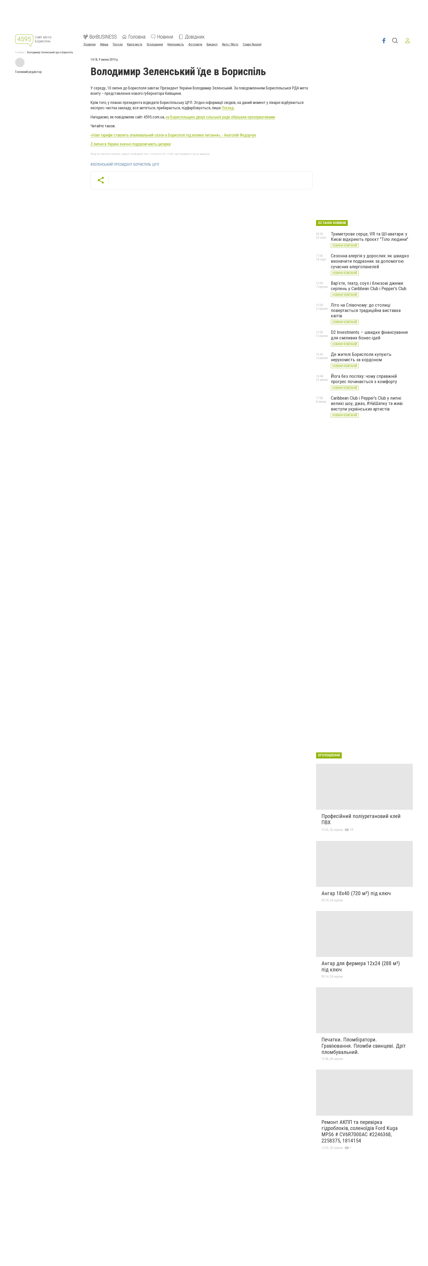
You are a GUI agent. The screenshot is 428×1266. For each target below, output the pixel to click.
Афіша (104, 44)
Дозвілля (89, 44)
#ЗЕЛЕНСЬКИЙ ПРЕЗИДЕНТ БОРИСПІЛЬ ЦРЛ (125, 165)
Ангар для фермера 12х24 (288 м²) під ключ (360, 966)
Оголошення (155, 44)
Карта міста (134, 44)
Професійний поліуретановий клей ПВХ (361, 819)
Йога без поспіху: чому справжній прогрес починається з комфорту (364, 379)
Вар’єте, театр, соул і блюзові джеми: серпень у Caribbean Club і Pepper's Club (368, 286)
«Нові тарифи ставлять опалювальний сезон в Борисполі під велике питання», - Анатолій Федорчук (173, 135)
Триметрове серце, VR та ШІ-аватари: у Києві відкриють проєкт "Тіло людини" (369, 236)
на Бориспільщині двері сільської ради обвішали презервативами (220, 117)
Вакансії (212, 44)
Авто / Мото (230, 44)
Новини (165, 37)
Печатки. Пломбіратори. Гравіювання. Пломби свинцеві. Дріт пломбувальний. (363, 1046)
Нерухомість (175, 44)
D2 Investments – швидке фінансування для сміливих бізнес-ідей (369, 335)
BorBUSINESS (103, 37)
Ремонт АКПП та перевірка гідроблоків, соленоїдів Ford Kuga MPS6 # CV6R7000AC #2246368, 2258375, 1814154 (359, 1131)
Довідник (195, 37)
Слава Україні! (252, 44)
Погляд (228, 107)
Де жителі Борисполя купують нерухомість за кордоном (361, 357)
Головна (137, 37)
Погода (118, 44)
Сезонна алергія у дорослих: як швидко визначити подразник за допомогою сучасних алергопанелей (370, 261)
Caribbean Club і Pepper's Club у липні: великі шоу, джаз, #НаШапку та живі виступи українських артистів (367, 403)
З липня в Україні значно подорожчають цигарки (131, 144)
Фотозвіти (195, 44)
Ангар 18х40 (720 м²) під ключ (356, 893)
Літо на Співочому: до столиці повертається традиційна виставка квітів (366, 310)
